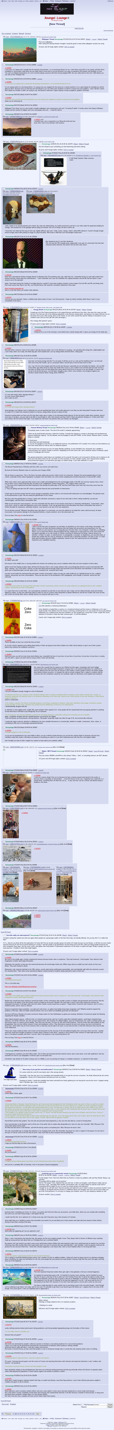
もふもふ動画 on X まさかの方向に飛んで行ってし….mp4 (66, 870)
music (36, 1)
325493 (35, 294)
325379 (34, 189)
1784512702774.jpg (16, 772)
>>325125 (8, 275)
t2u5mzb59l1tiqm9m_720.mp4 (45, 844)
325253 (34, 662)
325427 (35, 908)
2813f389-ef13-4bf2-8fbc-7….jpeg (84, 155)
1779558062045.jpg (16, 601)
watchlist (72, 1)
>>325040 (8, 1045)
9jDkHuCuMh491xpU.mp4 (40, 869)
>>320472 (37, 119)
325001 (35, 770)
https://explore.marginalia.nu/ (14, 288)
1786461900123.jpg (16, 358)
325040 (34, 975)
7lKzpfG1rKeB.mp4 (50, 1065)
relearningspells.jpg (45, 425)
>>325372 (40, 1353)
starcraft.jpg (42, 358)
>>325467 (8, 405)
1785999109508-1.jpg (40, 191)
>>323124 (8, 1378)
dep (12, 1)
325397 (63, 327)
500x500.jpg (38, 772)
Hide (76, 28)
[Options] (110, 1)
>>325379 (8, 297)
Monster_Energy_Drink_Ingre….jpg (46, 307)
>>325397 (8, 348)
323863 (33, 79)
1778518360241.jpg (16, 307)
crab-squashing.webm (43, 910)
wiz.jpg (39, 522)
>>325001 (24, 813)
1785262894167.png (16, 664)
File (85, 1404)
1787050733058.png (16, 116)
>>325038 (8, 1140)
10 (33, 1414)
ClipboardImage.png (45, 664)
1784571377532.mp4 (16, 844)
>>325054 (40, 1088)
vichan (55, 1422)
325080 (34, 865)
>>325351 (60, 1175)
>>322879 (37, 848)
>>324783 (8, 1342)
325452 (35, 555)
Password (90, 1404)
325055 (34, 1137)
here (19, 515)
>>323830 (8, 68)
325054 (34, 1097)
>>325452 (40, 463)
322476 (70, 144)
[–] (39, 39)
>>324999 (37, 775)
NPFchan (61, 1422)
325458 (35, 581)
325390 (76, 427)
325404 (34, 1156)
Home (5, 1)
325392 (34, 519)
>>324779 (8, 1325)
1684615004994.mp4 (16, 747)
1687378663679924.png (44, 1267)
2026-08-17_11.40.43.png (44, 116)
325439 (34, 356)
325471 (33, 402)
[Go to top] (5, 1404)
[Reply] (88, 39)
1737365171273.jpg (16, 1171)
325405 (34, 1051)
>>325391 (8, 558)
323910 (34, 651)
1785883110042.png (16, 1267)
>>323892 (8, 640)
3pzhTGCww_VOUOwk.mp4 (10, 870)
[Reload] (21, 33)
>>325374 (66, 1175)
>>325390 (35, 525)
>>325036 (40, 1339)
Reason (83, 1407)
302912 (85, 751)
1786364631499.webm (17, 910)
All (3, 1414)
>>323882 (8, 689)
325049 (34, 1088)
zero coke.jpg (45, 600)
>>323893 (8, 654)
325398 (33, 345)
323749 (73, 309)
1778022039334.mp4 (16, 1065)
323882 (70, 603)
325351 (34, 1226)
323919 (35, 105)
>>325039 (8, 1159)
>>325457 (41, 686)
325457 (35, 727)
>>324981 (8, 957)
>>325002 (40, 770)
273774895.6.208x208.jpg (38, 193)
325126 (33, 1147)
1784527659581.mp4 (16, 808)
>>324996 (8, 994)
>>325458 (41, 555)
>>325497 (94, 39)
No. (79, 39)
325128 (33, 991)
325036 (34, 1353)
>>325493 (40, 188)
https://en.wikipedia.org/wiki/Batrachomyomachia (20, 986)
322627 (34, 1209)
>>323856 (8, 82)
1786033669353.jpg (16, 425)
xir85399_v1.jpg (43, 141)
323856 (33, 65)
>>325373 (40, 1235)
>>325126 (40, 1136)
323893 (34, 637)
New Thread (57, 24)
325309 (72, 153)
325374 (34, 1265)
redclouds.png (45, 37)
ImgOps (51, 37)
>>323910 (40, 637)
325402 (34, 1041)
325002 (35, 806)
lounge (20, 1)
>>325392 (88, 427)
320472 (82, 39)
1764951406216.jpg (16, 141)
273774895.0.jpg (7, 194)
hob (16, 1)
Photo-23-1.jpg (45, 1171)
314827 (71, 1297)
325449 (35, 272)
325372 (34, 1386)
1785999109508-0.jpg (16, 191)
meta (26, 1)
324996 (34, 954)
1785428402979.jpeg (54, 155)
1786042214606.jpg (16, 522)
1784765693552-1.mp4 (37, 867)
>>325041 (8, 1092)
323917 (35, 94)
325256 (34, 1375)
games (32, 1)
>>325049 (8, 1101)
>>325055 (8, 1150)
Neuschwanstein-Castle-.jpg (46, 1295)
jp (23, 1)
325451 (35, 686)
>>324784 (40, 1321)
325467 (33, 391)
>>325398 (69, 327)
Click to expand (69, 47)
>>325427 (40, 841)
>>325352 (8, 1254)
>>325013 (37, 917)
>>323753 (37, 330)
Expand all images (108, 30)
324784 (34, 1339)
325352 (34, 1235)
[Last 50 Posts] (99, 751)
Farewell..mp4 (41, 747)
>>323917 (39, 79)
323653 (82, 1069)
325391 (34, 464)
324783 (34, 1321)
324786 (59, 935)
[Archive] (28, 33)
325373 (34, 1251)
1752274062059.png (16, 37)
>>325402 (40, 975)
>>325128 (40, 954)
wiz (9, 1)
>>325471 (39, 391)
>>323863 (39, 65)
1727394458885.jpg (16, 1295)
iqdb (55, 37)
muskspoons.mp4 (42, 808)
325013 (35, 841)
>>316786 (8, 1229)
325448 (34, 236)
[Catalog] (15, 33)
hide (7, 37)
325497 (34, 114)
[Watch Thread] (103, 39)
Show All (81, 28)
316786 (49, 1175)
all (40, 1)
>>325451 (82, 603)
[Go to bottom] (6, 33)
